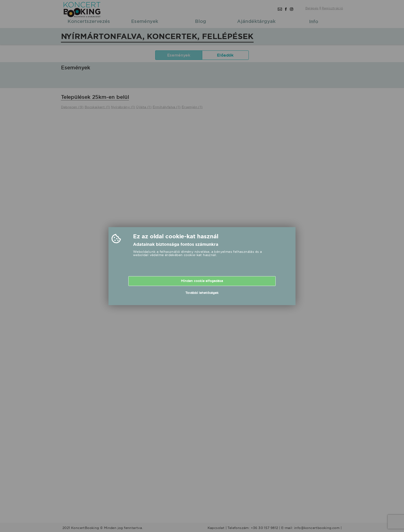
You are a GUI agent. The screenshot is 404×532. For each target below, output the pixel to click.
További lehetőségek (202, 293)
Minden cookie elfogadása (202, 281)
